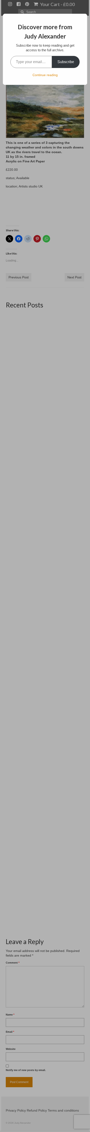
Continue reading (45, 75)
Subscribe (65, 62)
